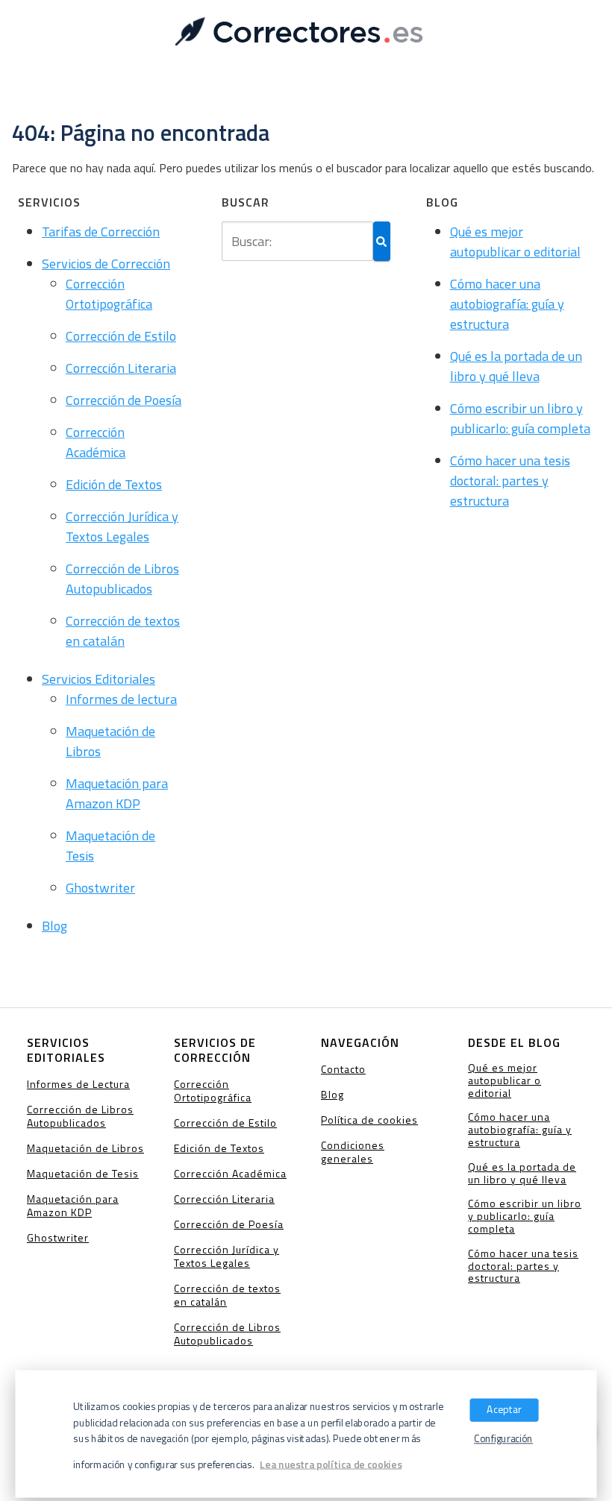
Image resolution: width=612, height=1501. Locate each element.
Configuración (503, 1439)
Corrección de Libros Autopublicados (122, 578)
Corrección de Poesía (123, 400)
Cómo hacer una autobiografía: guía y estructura (507, 304)
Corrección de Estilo (121, 336)
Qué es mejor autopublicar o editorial (515, 241)
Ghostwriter (100, 888)
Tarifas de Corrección (101, 231)
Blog (54, 926)
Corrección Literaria (121, 368)
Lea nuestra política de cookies (331, 1464)
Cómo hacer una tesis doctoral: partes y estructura (510, 480)
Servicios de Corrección (106, 264)
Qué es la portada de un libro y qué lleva (516, 366)
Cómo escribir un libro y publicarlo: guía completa (520, 418)
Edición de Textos (114, 484)
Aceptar (504, 1409)
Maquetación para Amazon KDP (117, 793)
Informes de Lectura (78, 1084)
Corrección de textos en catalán (123, 631)
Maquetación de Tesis (83, 1173)
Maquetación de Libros (85, 1148)
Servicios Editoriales (98, 679)
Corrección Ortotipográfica (109, 294)
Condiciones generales (352, 1151)
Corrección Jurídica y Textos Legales (122, 526)
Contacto (343, 1069)
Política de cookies (369, 1119)
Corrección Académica (95, 442)
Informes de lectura (121, 699)
